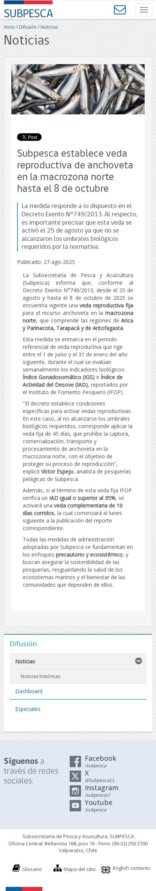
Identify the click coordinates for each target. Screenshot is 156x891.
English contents (131, 868)
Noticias (49, 27)
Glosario (32, 869)
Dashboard (28, 691)
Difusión (28, 27)
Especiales (28, 708)
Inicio (9, 27)
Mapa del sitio (80, 869)
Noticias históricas (40, 676)
